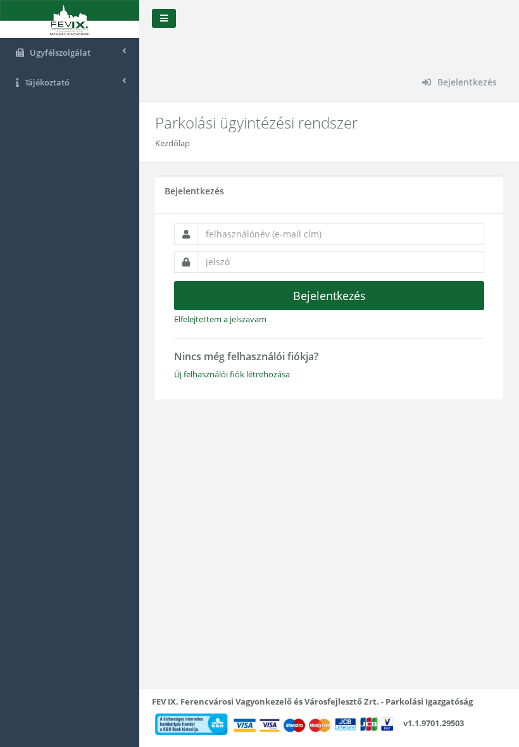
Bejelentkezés (466, 82)
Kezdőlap (172, 143)
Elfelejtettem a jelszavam (220, 319)
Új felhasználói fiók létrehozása (232, 374)
